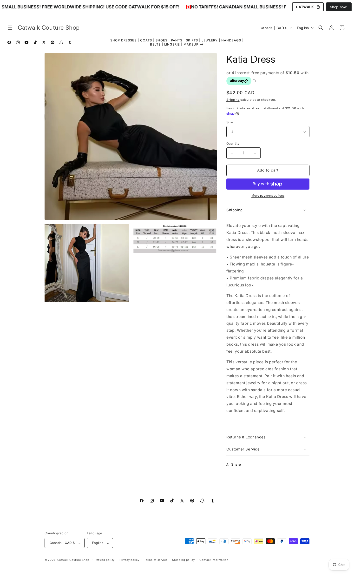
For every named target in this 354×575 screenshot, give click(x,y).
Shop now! (339, 7)
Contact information (213, 560)
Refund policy (105, 560)
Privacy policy (129, 560)
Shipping (233, 99)
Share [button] (236, 465)
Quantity (232, 143)
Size (229, 122)
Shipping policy (183, 560)
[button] (10, 27)
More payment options (267, 195)
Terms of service (155, 560)
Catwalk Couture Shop (73, 560)
